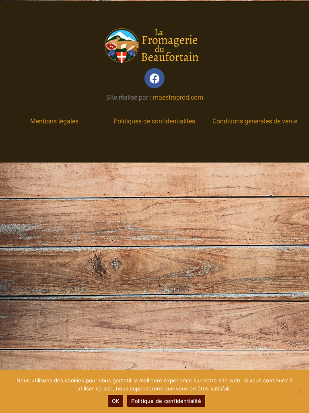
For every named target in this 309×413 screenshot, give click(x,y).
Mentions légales (54, 121)
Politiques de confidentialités (154, 121)
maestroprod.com (178, 97)
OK (115, 401)
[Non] (299, 392)
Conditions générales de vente (254, 121)
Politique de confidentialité (166, 401)
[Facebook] (154, 78)
